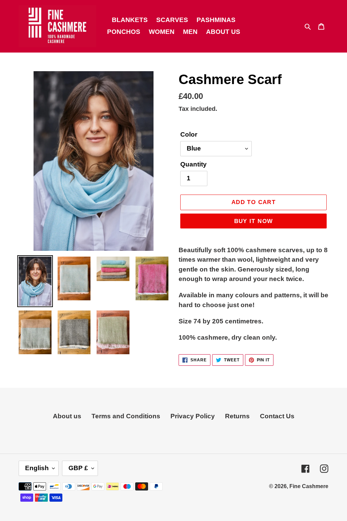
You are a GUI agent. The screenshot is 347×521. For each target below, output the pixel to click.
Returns (237, 416)
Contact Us (277, 416)
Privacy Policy (192, 416)
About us (67, 416)
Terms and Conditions (125, 416)
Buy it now (253, 221)
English (37, 468)
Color (188, 134)
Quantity (193, 164)
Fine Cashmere (308, 486)
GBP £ (78, 468)
